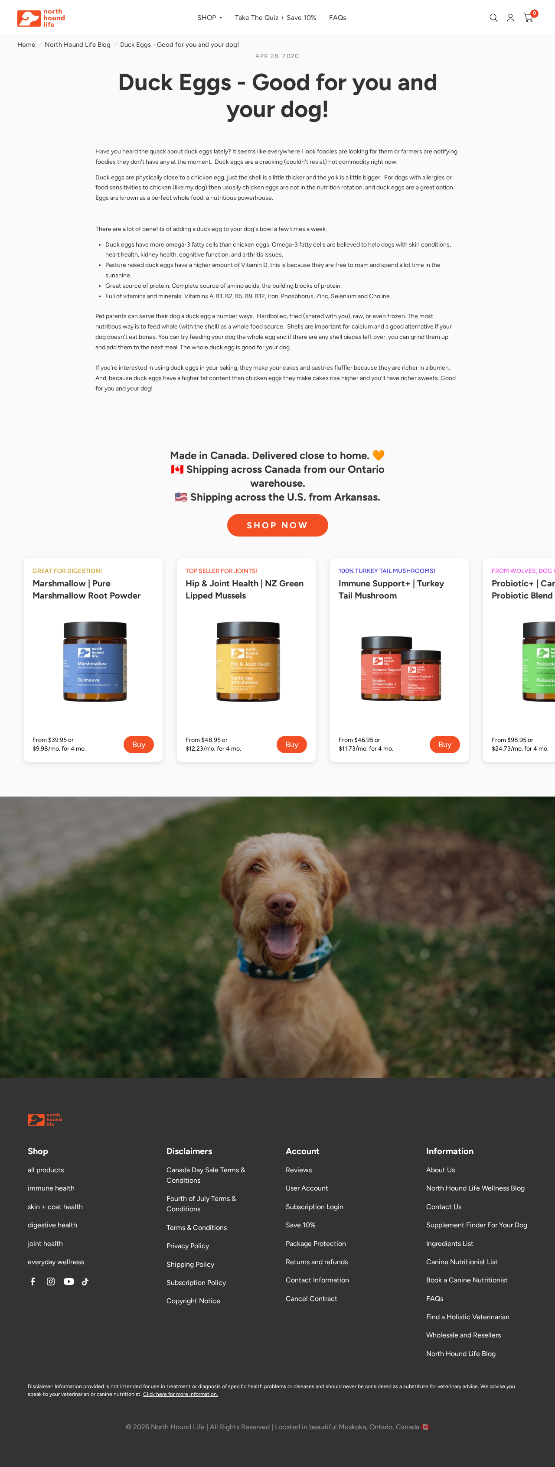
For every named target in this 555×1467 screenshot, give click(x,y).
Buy (138, 744)
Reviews (299, 1170)
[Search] (493, 18)
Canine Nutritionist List (462, 1262)
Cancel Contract (311, 1299)
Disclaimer (40, 1386)
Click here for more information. (180, 1394)
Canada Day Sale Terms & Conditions (205, 1175)
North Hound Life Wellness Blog (475, 1188)
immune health (51, 1188)
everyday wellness (56, 1262)
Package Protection (316, 1243)
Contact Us (443, 1207)
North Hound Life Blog (78, 45)
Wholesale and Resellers (463, 1335)
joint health (45, 1243)
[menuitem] (210, 18)
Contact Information (317, 1280)
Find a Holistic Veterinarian (467, 1317)
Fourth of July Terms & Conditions (201, 1203)
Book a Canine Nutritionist (467, 1280)
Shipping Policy (190, 1264)
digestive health (52, 1225)
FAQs (337, 17)
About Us (440, 1170)
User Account (307, 1188)
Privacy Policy (187, 1246)
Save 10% (301, 1225)
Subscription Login (314, 1207)
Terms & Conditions (196, 1227)
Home (26, 45)
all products (46, 1170)
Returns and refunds (317, 1262)
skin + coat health (55, 1207)
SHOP (206, 17)
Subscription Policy (196, 1282)
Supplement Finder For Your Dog (476, 1225)
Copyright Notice (193, 1301)
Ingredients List (449, 1243)
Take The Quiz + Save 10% (275, 17)
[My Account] (510, 18)
